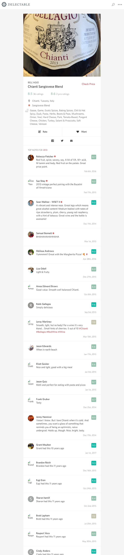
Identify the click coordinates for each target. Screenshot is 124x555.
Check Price (88, 84)
